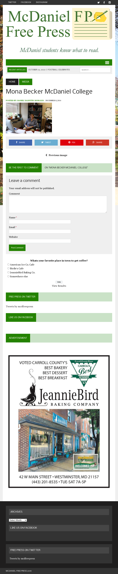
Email (12, 227)
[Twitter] (98, 2)
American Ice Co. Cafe (22, 264)
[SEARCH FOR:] (95, 69)
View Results (59, 285)
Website (13, 237)
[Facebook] (104, 2)
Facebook (26, 2)
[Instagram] (109, 2)
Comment (14, 193)
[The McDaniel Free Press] (59, 24)
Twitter (12, 2)
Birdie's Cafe (17, 268)
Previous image (58, 155)
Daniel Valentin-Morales (30, 100)
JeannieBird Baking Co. (22, 272)
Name (12, 217)
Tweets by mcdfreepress (19, 306)
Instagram (41, 2)
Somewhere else (19, 276)
